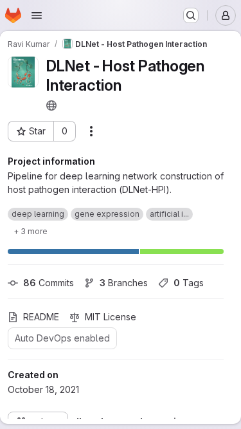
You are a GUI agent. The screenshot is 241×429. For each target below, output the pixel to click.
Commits (48, 282)
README (41, 316)
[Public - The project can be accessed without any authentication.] (51, 105)
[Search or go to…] (191, 15)
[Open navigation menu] (36, 15)
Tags (189, 282)
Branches (124, 282)
